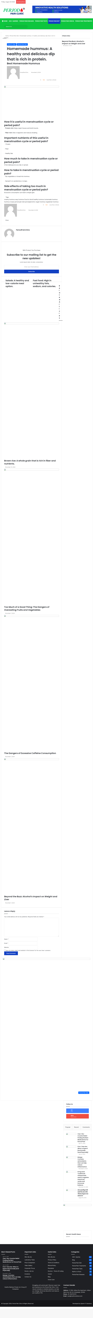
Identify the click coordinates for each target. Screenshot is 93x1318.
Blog (49, 1277)
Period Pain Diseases (26, 21)
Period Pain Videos (67, 21)
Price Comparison (30, 1262)
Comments (86, 1127)
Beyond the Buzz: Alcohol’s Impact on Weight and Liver (73, 42)
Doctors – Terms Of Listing (55, 1271)
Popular (67, 1127)
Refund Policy (52, 1265)
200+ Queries (13, 21)
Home (5, 21)
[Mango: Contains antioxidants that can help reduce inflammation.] (71, 1159)
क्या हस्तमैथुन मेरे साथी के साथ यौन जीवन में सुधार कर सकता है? (83, 1193)
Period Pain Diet (54, 21)
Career (50, 1274)
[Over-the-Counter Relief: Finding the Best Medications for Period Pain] (71, 1136)
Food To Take (11, 44)
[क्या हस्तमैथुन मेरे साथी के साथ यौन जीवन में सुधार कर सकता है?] (71, 1192)
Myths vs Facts (76, 1271)
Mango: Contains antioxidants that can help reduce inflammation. (82, 1162)
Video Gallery (28, 1265)
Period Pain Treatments (83, 21)
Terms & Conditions (53, 1262)
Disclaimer (51, 1268)
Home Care (51, 1279)
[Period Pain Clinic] (13, 11)
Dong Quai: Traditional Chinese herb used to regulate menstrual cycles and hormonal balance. (83, 1178)
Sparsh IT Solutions (86, 1303)
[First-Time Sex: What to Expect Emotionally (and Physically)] (71, 1149)
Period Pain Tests (41, 21)
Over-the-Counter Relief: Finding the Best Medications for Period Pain (83, 1138)
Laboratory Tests (30, 1260)
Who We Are (28, 1257)
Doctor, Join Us (29, 1271)
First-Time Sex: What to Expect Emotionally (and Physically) (83, 1149)
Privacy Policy (52, 1260)
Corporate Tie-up (30, 1268)
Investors (27, 1274)
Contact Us (28, 1277)
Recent (76, 1127)
